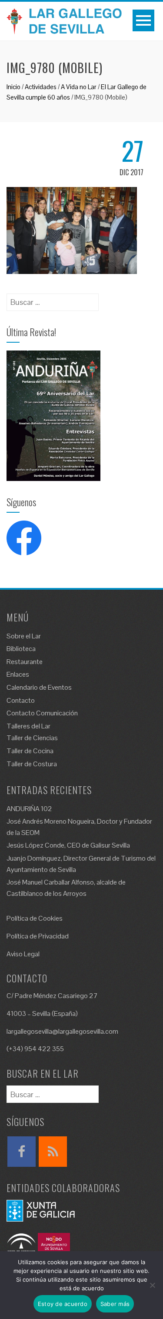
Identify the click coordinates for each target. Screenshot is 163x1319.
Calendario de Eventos (39, 687)
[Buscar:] (53, 299)
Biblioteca (21, 648)
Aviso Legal (23, 953)
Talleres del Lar (28, 726)
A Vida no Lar (78, 87)
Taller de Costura (32, 763)
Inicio (13, 87)
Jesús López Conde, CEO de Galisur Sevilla (68, 845)
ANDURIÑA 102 (29, 808)
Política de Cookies (35, 918)
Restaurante (25, 661)
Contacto (21, 700)
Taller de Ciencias (32, 737)
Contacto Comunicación (42, 713)
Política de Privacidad (38, 936)
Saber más (115, 1303)
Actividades (41, 87)
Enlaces (18, 674)
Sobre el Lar (24, 636)
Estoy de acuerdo (62, 1303)
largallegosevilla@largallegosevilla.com (62, 1031)
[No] (152, 1285)
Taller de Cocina (30, 750)
